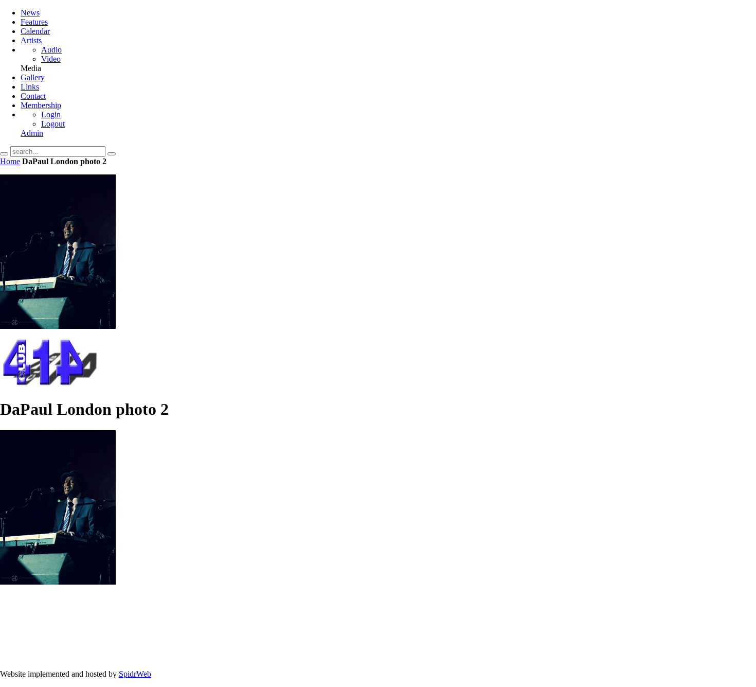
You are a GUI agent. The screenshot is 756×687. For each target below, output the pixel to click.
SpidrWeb (135, 674)
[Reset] (111, 153)
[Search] (4, 153)
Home (10, 161)
